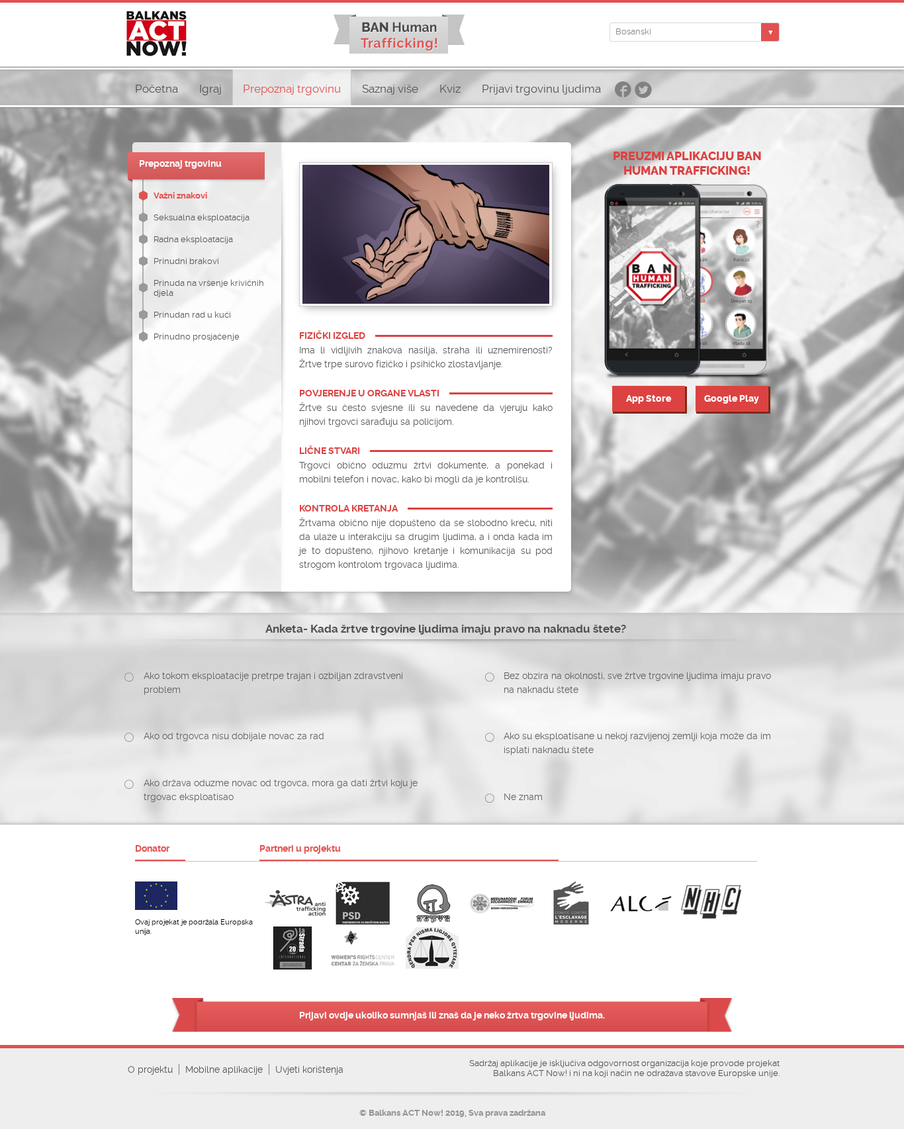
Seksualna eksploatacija (201, 217)
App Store (648, 398)
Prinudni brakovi (186, 261)
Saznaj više (390, 89)
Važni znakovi (180, 196)
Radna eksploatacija (193, 239)
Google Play (731, 398)
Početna (156, 89)
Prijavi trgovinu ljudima (541, 89)
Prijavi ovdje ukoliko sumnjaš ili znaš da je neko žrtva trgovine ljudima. (452, 1015)
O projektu (150, 1069)
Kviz (450, 89)
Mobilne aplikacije (224, 1069)
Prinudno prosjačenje (197, 336)
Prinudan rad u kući (192, 315)
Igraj (210, 89)
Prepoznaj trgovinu (292, 89)
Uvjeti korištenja (309, 1069)
